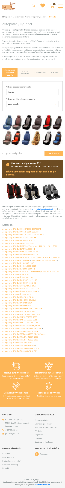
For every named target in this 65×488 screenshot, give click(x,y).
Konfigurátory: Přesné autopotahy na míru (29, 17)
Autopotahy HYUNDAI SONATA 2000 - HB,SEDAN (21, 325)
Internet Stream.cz (42, 484)
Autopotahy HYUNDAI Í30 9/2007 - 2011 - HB (19, 280)
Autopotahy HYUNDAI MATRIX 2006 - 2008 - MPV (21, 314)
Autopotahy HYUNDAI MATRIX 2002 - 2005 (18, 311)
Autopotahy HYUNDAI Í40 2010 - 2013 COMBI (19, 291)
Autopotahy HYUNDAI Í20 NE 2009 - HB (17, 277)
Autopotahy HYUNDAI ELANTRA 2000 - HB (18, 249)
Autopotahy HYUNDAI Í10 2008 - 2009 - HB (18, 269)
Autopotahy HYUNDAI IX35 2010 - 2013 (17, 297)
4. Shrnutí (55, 72)
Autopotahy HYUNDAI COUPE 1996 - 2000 (18, 243)
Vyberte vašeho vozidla (18, 87)
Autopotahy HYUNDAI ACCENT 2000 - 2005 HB (20, 232)
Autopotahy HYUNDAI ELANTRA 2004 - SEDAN (20, 252)
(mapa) (20, 419)
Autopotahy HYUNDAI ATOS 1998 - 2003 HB (19, 237)
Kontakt (5, 468)
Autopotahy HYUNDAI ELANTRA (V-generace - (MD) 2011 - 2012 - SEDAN (30, 246)
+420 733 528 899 (11, 430)
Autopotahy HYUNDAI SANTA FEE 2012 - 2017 (20, 323)
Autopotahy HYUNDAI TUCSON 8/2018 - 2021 (20, 351)
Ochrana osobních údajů (33, 482)
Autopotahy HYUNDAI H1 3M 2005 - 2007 (18, 263)
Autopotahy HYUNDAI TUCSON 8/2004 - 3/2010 (20, 348)
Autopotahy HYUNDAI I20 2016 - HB (45, 272)
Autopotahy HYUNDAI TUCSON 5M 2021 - (18, 345)
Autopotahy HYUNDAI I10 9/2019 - (15, 272)
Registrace (39, 434)
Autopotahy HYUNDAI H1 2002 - (44, 260)
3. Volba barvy (40, 72)
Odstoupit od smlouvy (44, 442)
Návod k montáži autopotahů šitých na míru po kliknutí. (31, 173)
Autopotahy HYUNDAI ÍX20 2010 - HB (16, 294)
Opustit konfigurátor (13, 153)
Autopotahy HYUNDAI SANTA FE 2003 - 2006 (19, 317)
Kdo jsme (6, 453)
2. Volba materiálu (25, 72)
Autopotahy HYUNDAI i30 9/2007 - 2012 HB (19, 283)
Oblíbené (38, 438)
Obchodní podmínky (43, 424)
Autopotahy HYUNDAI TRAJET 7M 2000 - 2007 (20, 340)
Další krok (53, 153)
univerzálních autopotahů (42, 209)
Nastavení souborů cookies (46, 427)
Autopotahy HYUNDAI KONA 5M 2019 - (17, 303)
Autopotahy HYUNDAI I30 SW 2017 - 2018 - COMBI (21, 289)
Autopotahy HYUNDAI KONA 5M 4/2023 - (18, 306)
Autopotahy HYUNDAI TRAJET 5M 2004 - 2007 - (20, 337)
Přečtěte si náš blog (10, 464)
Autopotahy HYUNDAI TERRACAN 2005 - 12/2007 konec (24, 334)
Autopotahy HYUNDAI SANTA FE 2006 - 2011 (19, 320)
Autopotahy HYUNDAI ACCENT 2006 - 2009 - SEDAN (22, 235)
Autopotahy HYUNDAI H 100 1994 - (16, 260)
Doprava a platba (41, 420)
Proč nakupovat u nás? (11, 461)
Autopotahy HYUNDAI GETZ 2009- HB (45, 257)
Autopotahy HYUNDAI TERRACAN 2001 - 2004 (20, 331)
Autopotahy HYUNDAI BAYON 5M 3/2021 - (18, 240)
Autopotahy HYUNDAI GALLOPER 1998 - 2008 (20, 254)
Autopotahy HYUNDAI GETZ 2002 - (15, 257)
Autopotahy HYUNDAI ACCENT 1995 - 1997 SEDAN (21, 229)
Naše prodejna (8, 457)
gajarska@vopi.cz (12, 434)
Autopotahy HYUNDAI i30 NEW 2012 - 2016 (19, 286)
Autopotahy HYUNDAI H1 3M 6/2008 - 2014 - (19, 266)
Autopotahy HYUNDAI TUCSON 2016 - (17, 342)
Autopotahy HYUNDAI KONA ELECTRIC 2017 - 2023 (22, 308)
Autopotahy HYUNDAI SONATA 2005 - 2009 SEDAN (21, 328)
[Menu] (60, 6)
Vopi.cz (7, 17)
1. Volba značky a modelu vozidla (9, 72)
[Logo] (9, 6)
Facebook (44, 454)
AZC (24, 484)
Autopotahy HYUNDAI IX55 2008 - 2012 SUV (19, 300)
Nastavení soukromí (12, 482)
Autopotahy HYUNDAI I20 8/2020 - (15, 274)
